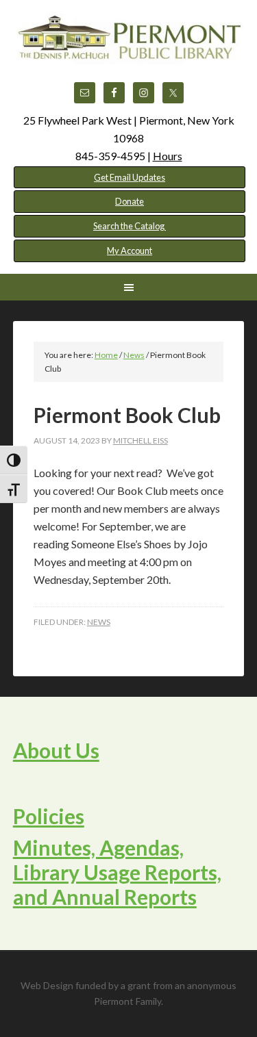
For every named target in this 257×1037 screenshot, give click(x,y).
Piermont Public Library (129, 48)
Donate (129, 201)
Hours (167, 155)
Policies (48, 816)
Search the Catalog (129, 225)
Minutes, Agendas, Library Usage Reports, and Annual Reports (117, 872)
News (98, 622)
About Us (56, 750)
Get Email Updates (129, 177)
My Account (129, 250)
